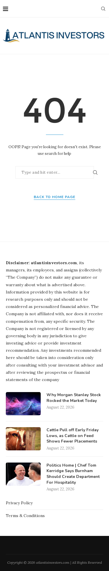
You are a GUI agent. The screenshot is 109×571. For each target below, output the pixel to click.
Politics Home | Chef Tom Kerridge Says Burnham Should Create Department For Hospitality (73, 474)
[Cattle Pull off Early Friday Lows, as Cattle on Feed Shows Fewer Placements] (23, 438)
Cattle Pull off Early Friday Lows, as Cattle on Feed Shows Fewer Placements (73, 435)
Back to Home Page (54, 197)
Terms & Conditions (25, 515)
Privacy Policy (19, 502)
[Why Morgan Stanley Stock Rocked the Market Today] (23, 403)
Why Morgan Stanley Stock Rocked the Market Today (74, 397)
